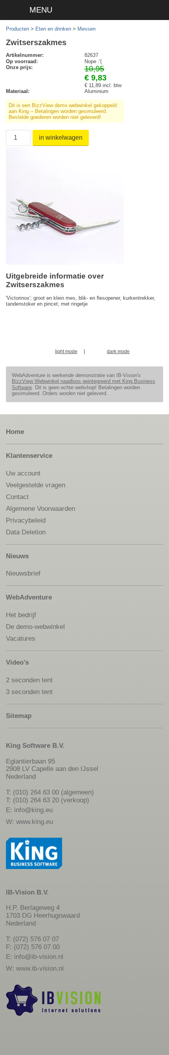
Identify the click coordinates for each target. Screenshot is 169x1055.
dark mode (118, 351)
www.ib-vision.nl (40, 968)
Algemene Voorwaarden (40, 508)
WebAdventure (29, 597)
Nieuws (17, 556)
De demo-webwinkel (35, 626)
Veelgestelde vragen (35, 485)
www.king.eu (34, 821)
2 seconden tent (29, 680)
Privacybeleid (26, 520)
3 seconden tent (29, 692)
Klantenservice (29, 455)
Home (15, 431)
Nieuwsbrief (23, 573)
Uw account (23, 473)
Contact (17, 497)
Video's (17, 662)
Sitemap (18, 716)
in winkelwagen (61, 137)
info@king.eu (33, 810)
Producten (17, 29)
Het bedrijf (21, 615)
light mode (66, 351)
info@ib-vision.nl (38, 956)
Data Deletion (26, 532)
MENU (40, 9)
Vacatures (20, 638)
